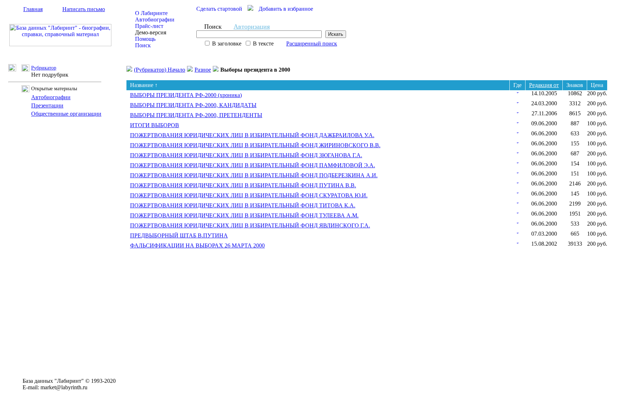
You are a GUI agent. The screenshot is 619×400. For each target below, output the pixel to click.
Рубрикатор (43, 68)
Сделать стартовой (219, 9)
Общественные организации (66, 114)
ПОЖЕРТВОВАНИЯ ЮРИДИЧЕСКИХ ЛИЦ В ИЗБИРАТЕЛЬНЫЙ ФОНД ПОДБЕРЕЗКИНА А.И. (254, 175)
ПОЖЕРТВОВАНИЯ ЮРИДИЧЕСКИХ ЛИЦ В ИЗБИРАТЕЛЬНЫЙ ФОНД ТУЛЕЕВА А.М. (244, 215)
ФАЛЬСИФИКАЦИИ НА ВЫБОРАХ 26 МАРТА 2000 (197, 245)
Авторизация (252, 26)
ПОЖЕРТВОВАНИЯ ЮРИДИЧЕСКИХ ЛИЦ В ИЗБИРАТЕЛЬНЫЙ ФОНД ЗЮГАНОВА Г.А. (246, 155)
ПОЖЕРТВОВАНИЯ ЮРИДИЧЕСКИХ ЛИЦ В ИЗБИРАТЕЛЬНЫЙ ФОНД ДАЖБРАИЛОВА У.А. (252, 135)
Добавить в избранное (286, 9)
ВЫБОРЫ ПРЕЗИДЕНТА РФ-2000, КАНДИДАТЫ (193, 105)
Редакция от (544, 85)
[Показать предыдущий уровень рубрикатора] (14, 70)
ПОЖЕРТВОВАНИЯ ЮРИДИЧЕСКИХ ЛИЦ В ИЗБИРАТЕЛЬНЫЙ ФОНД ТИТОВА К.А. (242, 205)
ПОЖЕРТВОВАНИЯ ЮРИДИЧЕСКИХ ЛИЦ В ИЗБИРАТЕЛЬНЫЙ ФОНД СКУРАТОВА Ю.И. (249, 195)
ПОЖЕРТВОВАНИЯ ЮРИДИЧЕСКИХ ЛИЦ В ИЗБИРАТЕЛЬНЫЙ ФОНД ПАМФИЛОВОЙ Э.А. (252, 165)
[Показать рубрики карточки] (518, 91)
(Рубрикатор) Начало (159, 70)
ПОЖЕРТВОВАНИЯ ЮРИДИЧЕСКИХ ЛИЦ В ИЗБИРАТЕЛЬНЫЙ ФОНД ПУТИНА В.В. (243, 185)
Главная (33, 9)
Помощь (145, 39)
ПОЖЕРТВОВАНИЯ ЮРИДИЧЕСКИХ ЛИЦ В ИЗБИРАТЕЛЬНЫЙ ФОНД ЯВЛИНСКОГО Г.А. (250, 225)
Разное (203, 70)
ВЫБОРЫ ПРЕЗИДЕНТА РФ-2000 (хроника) (186, 95)
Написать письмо (83, 9)
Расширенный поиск (311, 43)
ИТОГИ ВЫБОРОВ (154, 125)
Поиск (143, 45)
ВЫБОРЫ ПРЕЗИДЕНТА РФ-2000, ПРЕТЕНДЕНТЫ (196, 115)
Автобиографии (154, 19)
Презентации (47, 105)
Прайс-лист (149, 26)
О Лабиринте (151, 13)
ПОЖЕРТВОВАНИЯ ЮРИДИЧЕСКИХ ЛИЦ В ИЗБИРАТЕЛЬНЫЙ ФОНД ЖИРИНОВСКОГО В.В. (255, 145)
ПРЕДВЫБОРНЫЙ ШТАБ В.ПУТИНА (179, 235)
